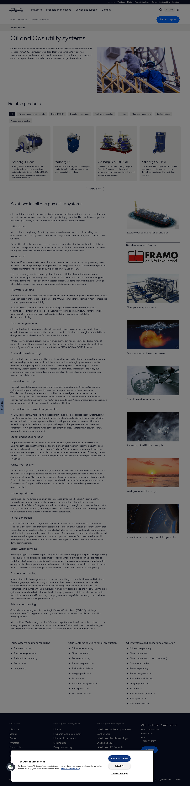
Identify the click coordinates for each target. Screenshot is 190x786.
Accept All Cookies (119, 758)
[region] (82, 766)
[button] (10, 766)
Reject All (119, 766)
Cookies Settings (119, 773)
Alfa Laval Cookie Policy (70, 768)
